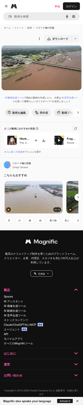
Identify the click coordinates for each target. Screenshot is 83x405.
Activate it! (65, 401)
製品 (7, 290)
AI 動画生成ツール (14, 97)
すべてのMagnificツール (18, 343)
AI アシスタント (13, 301)
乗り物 (53, 220)
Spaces (8, 296)
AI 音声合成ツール (15, 315)
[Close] (77, 401)
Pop (22, 142)
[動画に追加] (35, 140)
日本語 (41, 273)
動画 (29, 27)
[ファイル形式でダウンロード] (75, 38)
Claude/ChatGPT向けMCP (23, 324)
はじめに (10, 353)
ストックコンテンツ (16, 320)
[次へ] (78, 112)
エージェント (15, 329)
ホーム (7, 27)
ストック (19, 27)
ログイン (71, 6)
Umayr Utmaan (20, 167)
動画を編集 (19, 112)
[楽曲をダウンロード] (43, 140)
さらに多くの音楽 (13, 151)
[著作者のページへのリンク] (7, 165)
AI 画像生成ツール (15, 306)
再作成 (44, 112)
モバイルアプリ (13, 339)
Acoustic (71, 142)
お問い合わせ (13, 375)
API (6, 334)
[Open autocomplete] (8, 16)
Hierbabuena (24, 139)
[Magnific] (41, 242)
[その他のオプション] (39, 38)
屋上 (67, 220)
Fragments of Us (71, 139)
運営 (7, 364)
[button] (41, 273)
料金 (57, 6)
